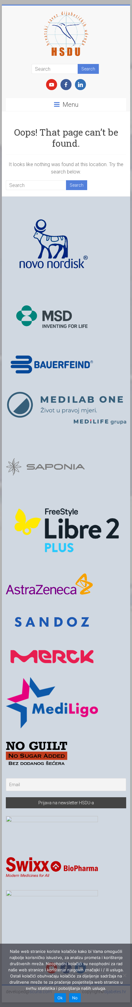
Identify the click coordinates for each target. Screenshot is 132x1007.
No (75, 997)
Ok (60, 997)
